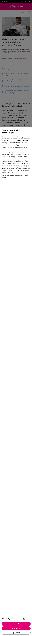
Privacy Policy (6, 619)
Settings (17, 632)
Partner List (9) (21, 619)
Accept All (16, 624)
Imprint (13, 619)
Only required (16, 628)
